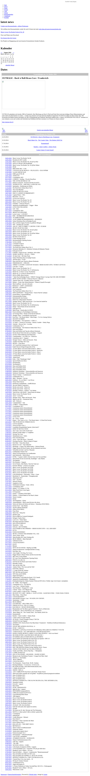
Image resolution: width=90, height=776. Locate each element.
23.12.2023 (8, 247)
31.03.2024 (8, 230)
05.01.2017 (8, 485)
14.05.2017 (8, 448)
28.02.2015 (8, 582)
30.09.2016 (8, 502)
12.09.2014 (8, 624)
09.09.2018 (8, 366)
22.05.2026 (8, 163)
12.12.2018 (8, 359)
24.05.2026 (8, 160)
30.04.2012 (8, 769)
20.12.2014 (8, 598)
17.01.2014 (8, 654)
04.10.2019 (8, 324)
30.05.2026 (8, 158)
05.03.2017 (8, 467)
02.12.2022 (8, 284)
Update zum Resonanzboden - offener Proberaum (14, 26)
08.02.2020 (8, 312)
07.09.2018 (8, 369)
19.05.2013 (8, 675)
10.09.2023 (8, 261)
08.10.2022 (8, 289)
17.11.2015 (8, 546)
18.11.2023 (8, 251)
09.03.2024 (8, 238)
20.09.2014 (8, 623)
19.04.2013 (8, 682)
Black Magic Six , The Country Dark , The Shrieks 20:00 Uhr (45, 140)
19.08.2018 (8, 375)
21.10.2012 (8, 731)
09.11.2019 (8, 319)
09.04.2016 (8, 527)
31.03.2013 (8, 685)
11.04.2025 (8, 196)
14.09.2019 (8, 327)
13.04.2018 (8, 389)
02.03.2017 (8, 472)
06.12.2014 (8, 602)
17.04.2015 (8, 579)
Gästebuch (7, 16)
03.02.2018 (8, 401)
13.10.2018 (8, 362)
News (5, 6)
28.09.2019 (8, 326)
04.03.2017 (8, 469)
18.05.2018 (8, 382)
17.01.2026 (8, 174)
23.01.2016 (8, 539)
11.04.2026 (8, 170)
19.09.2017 (8, 430)
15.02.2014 (8, 647)
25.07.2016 (8, 509)
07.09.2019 (8, 331)
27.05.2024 (8, 223)
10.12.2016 (8, 488)
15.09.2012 (8, 738)
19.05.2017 (8, 446)
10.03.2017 (8, 465)
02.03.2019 (8, 352)
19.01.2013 (8, 708)
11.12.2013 (8, 663)
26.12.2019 (8, 315)
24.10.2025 (8, 184)
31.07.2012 (8, 745)
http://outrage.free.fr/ (7, 122)
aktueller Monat (10, 65)
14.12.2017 (8, 413)
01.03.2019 (8, 354)
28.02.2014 (8, 642)
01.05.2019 (8, 340)
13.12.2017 (8, 415)
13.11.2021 (8, 298)
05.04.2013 (8, 684)
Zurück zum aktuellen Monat (45, 130)
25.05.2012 (8, 755)
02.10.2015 (8, 558)
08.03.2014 (8, 638)
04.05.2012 (8, 766)
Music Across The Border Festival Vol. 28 (12, 32)
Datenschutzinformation (14, 774)
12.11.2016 (8, 495)
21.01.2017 (8, 481)
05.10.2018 (8, 364)
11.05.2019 (8, 338)
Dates (5, 8)
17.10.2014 (8, 614)
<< (1, 52)
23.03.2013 (8, 691)
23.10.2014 (8, 612)
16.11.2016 (8, 493)
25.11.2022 (8, 285)
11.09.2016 (8, 507)
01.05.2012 (8, 768)
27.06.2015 (8, 567)
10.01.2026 (8, 175)
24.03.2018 (8, 392)
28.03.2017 (8, 460)
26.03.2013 (8, 689)
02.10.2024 (8, 219)
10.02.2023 (8, 280)
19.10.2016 (8, 499)
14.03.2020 (8, 303)
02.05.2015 (8, 575)
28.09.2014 (8, 619)
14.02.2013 (8, 703)
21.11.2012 (8, 720)
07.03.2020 (8, 306)
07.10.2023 (8, 256)
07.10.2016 (8, 500)
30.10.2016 (8, 497)
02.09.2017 (8, 434)
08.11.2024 (8, 216)
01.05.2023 (8, 263)
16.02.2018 (8, 399)
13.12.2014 (8, 600)
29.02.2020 (8, 308)
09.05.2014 (8, 628)
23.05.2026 (8, 161)
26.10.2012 (8, 729)
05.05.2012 (8, 764)
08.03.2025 (8, 203)
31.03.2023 (8, 270)
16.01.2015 (8, 595)
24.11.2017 (8, 418)
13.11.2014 (8, 607)
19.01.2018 (8, 404)
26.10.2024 (8, 217)
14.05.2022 (8, 294)
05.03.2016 (8, 532)
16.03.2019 (8, 348)
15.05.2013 (8, 680)
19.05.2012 (8, 759)
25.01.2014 (8, 652)
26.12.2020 (8, 301)
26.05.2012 (8, 754)
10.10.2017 (8, 427)
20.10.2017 (8, 423)
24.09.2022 (8, 291)
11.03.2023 (8, 277)
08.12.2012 (8, 717)
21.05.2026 (8, 167)
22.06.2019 (8, 333)
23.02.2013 (8, 698)
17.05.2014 (8, 626)
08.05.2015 (8, 572)
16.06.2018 (8, 376)
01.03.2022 (8, 296)
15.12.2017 (8, 411)
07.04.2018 (8, 390)
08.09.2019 (8, 329)
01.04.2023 (8, 268)
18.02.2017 (8, 474)
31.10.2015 (8, 547)
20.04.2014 (8, 630)
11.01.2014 (8, 656)
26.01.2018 (8, 403)
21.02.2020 (8, 310)
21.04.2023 (8, 266)
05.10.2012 (8, 734)
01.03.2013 (8, 696)
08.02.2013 (8, 705)
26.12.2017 (8, 406)
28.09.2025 (8, 189)
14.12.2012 (8, 715)
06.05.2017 (8, 451)
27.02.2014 (8, 644)
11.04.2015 (8, 581)
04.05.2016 (8, 523)
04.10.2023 (8, 258)
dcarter (45, 774)
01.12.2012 (8, 719)
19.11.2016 (8, 492)
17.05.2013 (8, 678)
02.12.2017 (8, 416)
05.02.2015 (8, 591)
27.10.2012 (8, 727)
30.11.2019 (8, 317)
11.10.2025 (8, 188)
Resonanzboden (8, 14)
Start (5, 5)
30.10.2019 (8, 320)
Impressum (4, 774)
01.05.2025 (8, 195)
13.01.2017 (8, 483)
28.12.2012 (8, 712)
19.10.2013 (8, 672)
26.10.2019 (8, 322)
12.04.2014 (8, 633)
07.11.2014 (8, 609)
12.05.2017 (8, 450)
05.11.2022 (8, 287)
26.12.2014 (8, 596)
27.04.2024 (8, 226)
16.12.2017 (8, 409)
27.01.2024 (8, 244)
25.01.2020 (8, 313)
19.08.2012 (8, 741)
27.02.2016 (8, 534)
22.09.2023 (8, 259)
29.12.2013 (8, 658)
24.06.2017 (8, 437)
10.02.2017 (8, 476)
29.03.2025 (8, 200)
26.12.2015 (8, 542)
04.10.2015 (8, 556)
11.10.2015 (8, 554)
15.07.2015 (8, 565)
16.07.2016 (8, 511)
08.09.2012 (8, 740)
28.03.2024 (8, 235)
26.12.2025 (8, 177)
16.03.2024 (8, 237)
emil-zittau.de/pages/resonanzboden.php (50, 29)
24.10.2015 (8, 551)
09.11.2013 (8, 666)
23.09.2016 (8, 506)
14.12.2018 (8, 357)
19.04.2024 (8, 228)
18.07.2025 (8, 193)
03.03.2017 (8, 471)
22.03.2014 (8, 637)
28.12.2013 (8, 659)
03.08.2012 (8, 743)
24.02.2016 (8, 535)
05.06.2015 (8, 570)
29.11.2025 (8, 181)
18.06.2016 (8, 514)
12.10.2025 (8, 186)
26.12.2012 (8, 713)
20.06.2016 (8, 513)
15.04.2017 (8, 457)
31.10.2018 (8, 361)
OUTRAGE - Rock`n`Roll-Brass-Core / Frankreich (45, 137)
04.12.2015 (8, 544)
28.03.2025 (8, 202)
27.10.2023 (8, 254)
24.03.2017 (8, 462)
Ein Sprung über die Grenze (8, 38)
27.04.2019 (8, 341)
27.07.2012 (8, 747)
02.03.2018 (8, 397)
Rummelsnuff (45, 143)
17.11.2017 (8, 420)
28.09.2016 (8, 504)
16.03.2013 (8, 694)
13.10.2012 (8, 733)
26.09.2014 (8, 621)
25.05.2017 (8, 444)
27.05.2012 (8, 752)
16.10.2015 (8, 553)
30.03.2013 (8, 687)
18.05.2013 (8, 677)
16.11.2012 (8, 722)
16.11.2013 (8, 665)
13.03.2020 (8, 305)
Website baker (33, 774)
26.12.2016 (8, 486)
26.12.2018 (8, 355)
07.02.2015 (8, 589)
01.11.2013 (8, 670)
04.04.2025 (8, 198)
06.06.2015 (8, 568)
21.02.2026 (8, 172)
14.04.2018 (8, 387)
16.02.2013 (8, 699)
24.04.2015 (8, 577)
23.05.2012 (8, 757)
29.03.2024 (8, 233)
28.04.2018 (8, 385)
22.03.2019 (8, 347)
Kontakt (6, 17)
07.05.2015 (8, 574)
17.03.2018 (8, 394)
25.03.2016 (8, 528)
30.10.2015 (8, 549)
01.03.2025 (8, 205)
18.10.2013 (8, 673)
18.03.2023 (8, 275)
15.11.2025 (8, 182)
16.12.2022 (8, 282)
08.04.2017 (8, 458)
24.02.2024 (8, 240)
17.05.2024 (8, 224)
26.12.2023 (8, 245)
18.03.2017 (8, 464)
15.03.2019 (8, 350)
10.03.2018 (8, 396)
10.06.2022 (8, 292)
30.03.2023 (8, 273)
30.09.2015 (8, 560)
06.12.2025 (8, 179)
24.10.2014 (8, 610)
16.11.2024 (8, 214)
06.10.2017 (8, 429)
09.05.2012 (8, 762)
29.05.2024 (8, 221)
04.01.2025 (8, 209)
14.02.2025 (8, 207)
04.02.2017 (8, 478)
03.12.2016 (8, 490)
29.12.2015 (8, 540)
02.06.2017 (8, 441)
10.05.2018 (8, 383)
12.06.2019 (8, 334)
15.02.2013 (8, 701)
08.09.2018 (8, 368)
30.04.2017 (8, 455)
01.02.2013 (8, 706)
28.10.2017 (8, 422)
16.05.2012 (8, 761)
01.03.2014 (8, 640)
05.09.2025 (8, 191)
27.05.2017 (8, 443)
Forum (6, 9)
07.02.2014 (8, 649)
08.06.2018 (8, 378)
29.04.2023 (8, 265)
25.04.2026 (8, 168)
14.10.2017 (8, 425)
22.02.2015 (8, 584)
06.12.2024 (8, 212)
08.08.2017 (8, 436)
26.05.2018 (8, 380)
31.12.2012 (8, 710)
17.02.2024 (8, 242)
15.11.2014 (8, 605)
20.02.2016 (8, 537)
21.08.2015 (8, 563)
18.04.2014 (8, 631)
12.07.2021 (8, 299)
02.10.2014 (8, 617)
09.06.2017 (8, 439)
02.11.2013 (8, 668)
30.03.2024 (8, 231)
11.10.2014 (8, 616)
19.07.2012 (8, 748)
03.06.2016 (8, 521)
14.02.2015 (8, 586)
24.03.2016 (8, 530)
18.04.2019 (8, 343)
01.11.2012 (8, 726)
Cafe (5, 11)
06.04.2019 (8, 345)
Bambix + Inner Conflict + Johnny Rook (45, 147)
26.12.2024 (8, 210)
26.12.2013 (8, 661)
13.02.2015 (8, 588)
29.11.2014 (8, 603)
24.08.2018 (8, 373)
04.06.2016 (8, 520)
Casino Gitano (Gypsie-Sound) (45, 150)
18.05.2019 (8, 336)
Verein (6, 13)
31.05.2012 (8, 750)
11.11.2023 (8, 252)
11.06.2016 (8, 516)
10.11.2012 (8, 724)
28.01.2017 (8, 479)
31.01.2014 (8, 651)
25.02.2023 (8, 278)
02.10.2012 (8, 736)
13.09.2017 (8, 432)
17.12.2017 (8, 408)
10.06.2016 (8, 518)
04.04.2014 (8, 635)
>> (13, 52)
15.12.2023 (8, 249)
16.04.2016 (8, 525)
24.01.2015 (8, 593)
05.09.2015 (8, 561)
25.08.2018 (8, 371)
